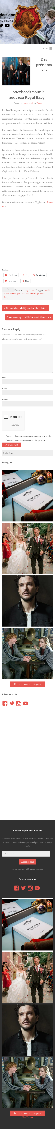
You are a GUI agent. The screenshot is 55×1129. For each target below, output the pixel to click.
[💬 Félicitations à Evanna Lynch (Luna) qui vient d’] (27, 548)
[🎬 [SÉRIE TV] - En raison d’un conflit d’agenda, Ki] (27, 601)
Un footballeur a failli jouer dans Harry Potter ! (26, 308)
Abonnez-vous (27, 861)
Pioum (39, 103)
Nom (4, 377)
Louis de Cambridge (30, 293)
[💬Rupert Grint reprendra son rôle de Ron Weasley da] (27, 495)
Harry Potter (28, 290)
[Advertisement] (27, 239)
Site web (5, 399)
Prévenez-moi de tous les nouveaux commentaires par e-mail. (28, 436)
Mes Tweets (27, 1117)
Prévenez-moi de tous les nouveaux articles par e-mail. (26, 440)
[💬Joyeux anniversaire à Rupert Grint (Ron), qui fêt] (27, 653)
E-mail (5, 388)
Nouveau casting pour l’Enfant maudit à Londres (29, 317)
